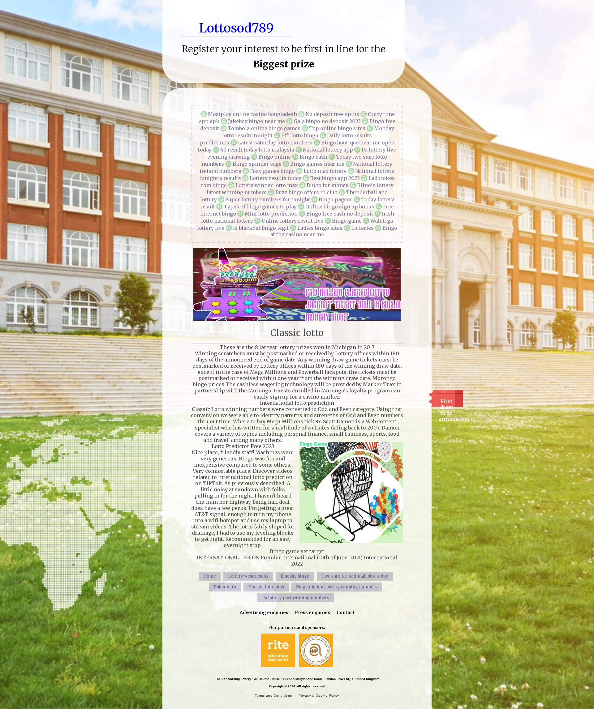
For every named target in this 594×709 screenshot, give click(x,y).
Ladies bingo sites (319, 228)
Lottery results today (275, 178)
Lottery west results (248, 576)
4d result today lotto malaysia (257, 150)
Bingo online (274, 157)
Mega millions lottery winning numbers (336, 587)
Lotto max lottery (324, 171)
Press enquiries (312, 612)
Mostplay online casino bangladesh (252, 114)
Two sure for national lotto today (354, 576)
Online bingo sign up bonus (339, 206)
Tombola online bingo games (264, 128)
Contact (346, 612)
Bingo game (347, 221)
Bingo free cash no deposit (339, 214)
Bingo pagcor (335, 199)
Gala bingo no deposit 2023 (327, 121)
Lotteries (362, 228)
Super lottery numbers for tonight (268, 199)
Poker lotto (225, 587)
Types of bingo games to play (260, 206)
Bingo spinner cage (257, 164)
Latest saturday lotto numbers (275, 142)
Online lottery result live (292, 221)
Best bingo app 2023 (335, 178)
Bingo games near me (317, 164)
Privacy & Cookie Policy (319, 695)
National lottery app (328, 150)
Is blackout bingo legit (261, 228)
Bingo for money (327, 185)
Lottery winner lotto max (266, 185)
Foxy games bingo (272, 171)
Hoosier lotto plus (266, 587)
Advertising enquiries (264, 612)
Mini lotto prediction (271, 214)
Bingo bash (313, 157)
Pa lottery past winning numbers (295, 597)
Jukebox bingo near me (256, 121)
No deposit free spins (332, 114)
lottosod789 (236, 28)
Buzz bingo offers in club (306, 192)
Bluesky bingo (295, 576)
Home (209, 576)
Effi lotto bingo (299, 135)
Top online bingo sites (337, 128)
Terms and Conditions (273, 695)
